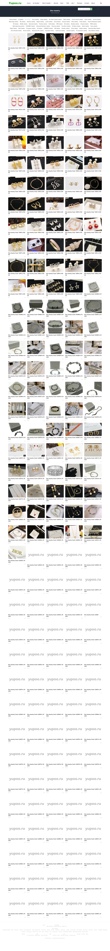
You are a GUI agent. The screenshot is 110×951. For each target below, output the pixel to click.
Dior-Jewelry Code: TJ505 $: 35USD (73, 69)
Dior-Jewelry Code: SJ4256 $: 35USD (92, 643)
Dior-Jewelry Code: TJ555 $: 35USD (73, 274)
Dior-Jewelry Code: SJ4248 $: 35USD (35, 622)
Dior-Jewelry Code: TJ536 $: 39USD (92, 192)
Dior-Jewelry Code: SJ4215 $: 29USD (73, 479)
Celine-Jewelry (87, 19)
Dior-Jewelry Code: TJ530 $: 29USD (73, 171)
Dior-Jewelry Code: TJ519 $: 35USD (54, 130)
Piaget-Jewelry (13, 28)
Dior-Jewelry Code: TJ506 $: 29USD (92, 69)
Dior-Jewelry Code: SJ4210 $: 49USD (73, 458)
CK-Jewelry (39, 28)
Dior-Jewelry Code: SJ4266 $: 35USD (92, 693)
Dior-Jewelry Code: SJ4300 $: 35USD (73, 867)
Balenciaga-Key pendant (18, 26)
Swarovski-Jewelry (33, 24)
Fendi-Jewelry (57, 21)
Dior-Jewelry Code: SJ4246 (91, 601)
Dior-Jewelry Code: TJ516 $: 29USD (92, 110)
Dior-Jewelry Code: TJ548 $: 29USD (35, 253)
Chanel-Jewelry (13, 19)
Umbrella (60, 909)
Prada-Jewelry (82, 21)
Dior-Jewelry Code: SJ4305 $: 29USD (73, 892)
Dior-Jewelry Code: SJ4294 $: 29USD (54, 842)
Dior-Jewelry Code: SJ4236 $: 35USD (92, 561)
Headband (57, 907)
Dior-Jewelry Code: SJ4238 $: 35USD (35, 581)
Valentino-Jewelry (31, 21)
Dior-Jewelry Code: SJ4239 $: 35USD (54, 581)
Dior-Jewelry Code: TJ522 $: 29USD (16, 151)
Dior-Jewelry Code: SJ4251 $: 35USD (92, 622)
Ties (50, 909)
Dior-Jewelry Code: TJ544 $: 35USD (54, 233)
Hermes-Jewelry (97, 19)
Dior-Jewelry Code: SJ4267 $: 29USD (16, 718)
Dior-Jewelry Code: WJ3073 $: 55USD (35, 376)
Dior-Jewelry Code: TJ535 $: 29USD (73, 192)
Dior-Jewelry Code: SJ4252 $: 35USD (16, 643)
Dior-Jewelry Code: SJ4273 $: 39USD (35, 743)
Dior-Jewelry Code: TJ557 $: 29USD (16, 294)
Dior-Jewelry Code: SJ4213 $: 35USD (35, 479)
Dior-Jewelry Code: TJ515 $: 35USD (73, 110)
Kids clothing (79, 907)
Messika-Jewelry (75, 24)
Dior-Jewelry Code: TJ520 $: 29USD (73, 130)
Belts (12, 907)
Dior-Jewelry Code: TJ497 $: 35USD (16, 48)
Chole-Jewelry (74, 28)
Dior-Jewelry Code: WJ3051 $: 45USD (92, 315)
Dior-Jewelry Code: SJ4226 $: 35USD (92, 520)
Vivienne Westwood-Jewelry (94, 21)
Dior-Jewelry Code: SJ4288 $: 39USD (35, 817)
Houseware (63, 907)
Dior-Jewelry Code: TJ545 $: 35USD (73, 233)
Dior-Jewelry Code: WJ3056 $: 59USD (16, 315)
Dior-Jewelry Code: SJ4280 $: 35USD (73, 767)
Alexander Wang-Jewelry (94, 28)
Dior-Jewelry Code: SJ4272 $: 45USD (16, 743)
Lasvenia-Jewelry (70, 30)
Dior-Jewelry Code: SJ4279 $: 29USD (54, 767)
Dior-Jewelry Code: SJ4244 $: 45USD (54, 602)
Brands (56, 3)
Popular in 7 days (56, 913)
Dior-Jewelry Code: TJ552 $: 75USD (16, 274)
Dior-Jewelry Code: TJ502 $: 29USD (16, 69)
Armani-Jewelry (26, 30)
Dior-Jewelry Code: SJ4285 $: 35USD (73, 792)
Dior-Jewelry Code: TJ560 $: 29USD (73, 294)
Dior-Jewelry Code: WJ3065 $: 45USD (54, 376)
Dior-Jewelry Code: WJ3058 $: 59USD (73, 315)
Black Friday (37, 913)
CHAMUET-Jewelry (48, 28)
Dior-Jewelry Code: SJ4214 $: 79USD (54, 479)
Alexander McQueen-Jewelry (43, 26)
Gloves (52, 907)
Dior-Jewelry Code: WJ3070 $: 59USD (16, 417)
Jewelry (67, 907)
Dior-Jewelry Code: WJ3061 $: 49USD (35, 335)
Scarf (40, 909)
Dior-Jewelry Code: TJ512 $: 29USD (16, 110)
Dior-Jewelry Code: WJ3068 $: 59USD (35, 356)
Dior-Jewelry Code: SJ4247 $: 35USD (16, 622)
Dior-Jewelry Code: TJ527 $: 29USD (16, 171)
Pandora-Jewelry (43, 24)
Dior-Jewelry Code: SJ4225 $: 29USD (73, 520)
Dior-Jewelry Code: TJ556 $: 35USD (92, 274)
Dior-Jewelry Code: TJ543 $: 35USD (35, 233)
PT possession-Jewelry (81, 30)
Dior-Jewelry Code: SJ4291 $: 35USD (92, 817)
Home (29, 3)
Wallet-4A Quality (57, 904)
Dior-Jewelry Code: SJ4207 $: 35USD (16, 458)
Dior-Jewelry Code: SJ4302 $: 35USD (16, 892)
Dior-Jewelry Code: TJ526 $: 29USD (92, 151)
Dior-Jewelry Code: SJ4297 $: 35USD (16, 867)
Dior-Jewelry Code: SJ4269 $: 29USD (54, 718)
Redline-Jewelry (83, 28)
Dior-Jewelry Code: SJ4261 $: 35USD (92, 668)
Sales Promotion (44, 913)
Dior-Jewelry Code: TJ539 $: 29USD (54, 212)
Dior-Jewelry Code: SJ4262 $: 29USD (16, 693)
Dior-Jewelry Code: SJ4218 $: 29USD (35, 499)
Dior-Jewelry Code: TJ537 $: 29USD (16, 212)
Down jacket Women (36, 907)
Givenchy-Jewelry (56, 26)
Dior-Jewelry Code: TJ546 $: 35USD (92, 233)
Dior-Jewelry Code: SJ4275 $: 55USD (73, 743)
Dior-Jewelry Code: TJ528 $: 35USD (35, 171)
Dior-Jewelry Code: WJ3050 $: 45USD (92, 294)
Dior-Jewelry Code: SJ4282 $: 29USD (16, 792)
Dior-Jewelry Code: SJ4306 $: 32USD (92, 892)
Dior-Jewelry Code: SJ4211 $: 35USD (92, 458)
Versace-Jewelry (66, 21)
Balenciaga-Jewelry (13, 21)
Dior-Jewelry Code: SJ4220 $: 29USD (73, 499)
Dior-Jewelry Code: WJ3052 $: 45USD (16, 335)
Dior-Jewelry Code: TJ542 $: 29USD (16, 233)
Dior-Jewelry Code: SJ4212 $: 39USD (16, 479)
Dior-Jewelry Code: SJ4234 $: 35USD (54, 561)
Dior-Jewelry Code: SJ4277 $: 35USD (16, 767)
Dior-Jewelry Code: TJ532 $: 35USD (16, 192)
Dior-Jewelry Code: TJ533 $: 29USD (35, 192)
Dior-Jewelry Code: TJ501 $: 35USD (92, 48)
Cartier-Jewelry (43, 19)
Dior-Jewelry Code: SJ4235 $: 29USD (73, 561)
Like (72, 3)
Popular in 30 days (64, 913)
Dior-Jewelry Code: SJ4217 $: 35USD (16, 499)
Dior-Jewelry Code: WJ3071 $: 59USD (35, 397)
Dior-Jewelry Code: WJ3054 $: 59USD (35, 315)
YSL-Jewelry (22, 21)
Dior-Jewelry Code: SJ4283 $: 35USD (35, 792)
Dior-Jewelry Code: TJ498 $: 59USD (35, 48)
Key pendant (73, 907)
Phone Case (35, 909)
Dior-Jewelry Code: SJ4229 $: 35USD (54, 540)
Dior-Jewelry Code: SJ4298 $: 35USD (35, 867)
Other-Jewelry (74, 21)
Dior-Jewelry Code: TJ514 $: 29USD (54, 110)
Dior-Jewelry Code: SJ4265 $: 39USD (73, 693)
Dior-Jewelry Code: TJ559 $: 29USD (54, 294)
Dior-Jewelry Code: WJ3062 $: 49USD (73, 356)
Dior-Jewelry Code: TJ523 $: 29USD (35, 151)
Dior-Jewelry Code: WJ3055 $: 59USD (54, 356)
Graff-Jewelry (52, 24)
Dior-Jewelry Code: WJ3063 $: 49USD (92, 335)
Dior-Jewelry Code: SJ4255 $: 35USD (73, 643)
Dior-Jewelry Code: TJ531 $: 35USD (92, 171)
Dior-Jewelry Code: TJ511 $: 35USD (92, 89)
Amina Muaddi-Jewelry (16, 30)
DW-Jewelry (57, 28)
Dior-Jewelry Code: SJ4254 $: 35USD (54, 643)
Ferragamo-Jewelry (30, 28)
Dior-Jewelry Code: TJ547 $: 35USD (16, 253)
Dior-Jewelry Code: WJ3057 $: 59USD (54, 315)
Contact (86, 3)
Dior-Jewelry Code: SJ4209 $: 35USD (54, 458)
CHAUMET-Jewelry (30, 26)
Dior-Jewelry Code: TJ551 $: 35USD (92, 253)
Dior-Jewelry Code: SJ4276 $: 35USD (92, 743)
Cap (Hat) (16, 907)
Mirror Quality (46, 3)
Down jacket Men (27, 907)
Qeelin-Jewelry (85, 26)
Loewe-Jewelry (48, 21)
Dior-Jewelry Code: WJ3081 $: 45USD (73, 438)
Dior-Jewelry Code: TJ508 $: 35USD (35, 89)
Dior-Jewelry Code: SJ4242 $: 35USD (16, 602)
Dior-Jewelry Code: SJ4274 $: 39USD (54, 743)
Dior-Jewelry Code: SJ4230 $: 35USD (73, 540)
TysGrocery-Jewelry (60, 30)
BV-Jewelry (15, 24)
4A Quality (36, 3)
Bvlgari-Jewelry (40, 21)
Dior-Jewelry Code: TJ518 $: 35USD (35, 130)
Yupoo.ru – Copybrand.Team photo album (56, 916)
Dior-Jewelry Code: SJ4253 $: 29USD (35, 643)
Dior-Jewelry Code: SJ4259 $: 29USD (54, 668)
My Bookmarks (72, 913)
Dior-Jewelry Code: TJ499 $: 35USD (54, 48)
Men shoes (91, 907)
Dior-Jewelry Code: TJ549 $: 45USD (54, 253)
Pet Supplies (29, 909)
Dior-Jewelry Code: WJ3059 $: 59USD (73, 335)
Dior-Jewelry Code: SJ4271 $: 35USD (92, 718)
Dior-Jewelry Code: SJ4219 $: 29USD (54, 499)
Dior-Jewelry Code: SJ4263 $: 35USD (35, 693)
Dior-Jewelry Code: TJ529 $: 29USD (54, 171)
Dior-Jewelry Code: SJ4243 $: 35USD (35, 602)
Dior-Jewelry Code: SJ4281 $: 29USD (92, 767)
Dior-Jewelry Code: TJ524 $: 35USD (54, 151)
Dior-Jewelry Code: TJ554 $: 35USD (54, 274)
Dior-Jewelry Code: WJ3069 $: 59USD (92, 356)
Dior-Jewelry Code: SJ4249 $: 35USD (54, 622)
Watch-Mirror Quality (77, 909)
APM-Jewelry (59, 24)
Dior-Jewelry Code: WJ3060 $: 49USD (16, 356)
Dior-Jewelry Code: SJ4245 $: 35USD (73, 602)
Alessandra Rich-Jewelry (38, 30)
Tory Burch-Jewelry (66, 26)
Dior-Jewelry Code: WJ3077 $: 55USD (16, 438)
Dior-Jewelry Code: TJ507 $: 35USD (16, 89)
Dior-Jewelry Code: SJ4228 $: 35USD (35, 540)
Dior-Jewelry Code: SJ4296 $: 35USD (92, 842)
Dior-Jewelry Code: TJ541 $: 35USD (92, 212)
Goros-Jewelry (93, 26)
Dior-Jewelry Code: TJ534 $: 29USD (54, 192)
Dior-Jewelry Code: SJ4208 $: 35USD (35, 458)
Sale (61, 3)
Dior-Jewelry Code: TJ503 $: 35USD (35, 69)
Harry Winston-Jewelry (94, 30)
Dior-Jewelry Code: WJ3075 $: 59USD (92, 417)
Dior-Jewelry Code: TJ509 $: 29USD (54, 89)
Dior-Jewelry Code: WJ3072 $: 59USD (16, 376)
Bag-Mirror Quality (6, 907)
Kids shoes (85, 907)
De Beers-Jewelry (76, 26)
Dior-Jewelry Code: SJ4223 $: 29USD (35, 520)
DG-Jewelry (67, 24)
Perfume (23, 909)
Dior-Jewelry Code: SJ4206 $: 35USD (92, 438)
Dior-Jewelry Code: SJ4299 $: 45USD (54, 867)
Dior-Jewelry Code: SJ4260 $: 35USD (73, 668)
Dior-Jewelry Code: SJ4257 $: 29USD (16, 663)
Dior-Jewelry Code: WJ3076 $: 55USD (54, 397)
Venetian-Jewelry (66, 28)
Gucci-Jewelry (35, 19)
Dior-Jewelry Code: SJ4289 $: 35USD (54, 817)
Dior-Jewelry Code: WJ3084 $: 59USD (54, 438)
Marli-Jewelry (21, 28)
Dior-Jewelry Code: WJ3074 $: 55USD (35, 417)
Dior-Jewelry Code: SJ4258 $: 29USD (35, 663)
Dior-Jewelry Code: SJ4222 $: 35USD (16, 520)
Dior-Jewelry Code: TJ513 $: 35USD (35, 110)
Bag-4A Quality (50, 904)
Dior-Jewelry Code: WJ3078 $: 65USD (35, 438)
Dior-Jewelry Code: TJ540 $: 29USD (73, 212)
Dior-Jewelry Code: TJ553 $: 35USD (35, 274)
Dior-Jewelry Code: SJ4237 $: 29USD (16, 581)
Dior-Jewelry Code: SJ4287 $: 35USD (16, 817)
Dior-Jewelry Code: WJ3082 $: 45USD (54, 417)
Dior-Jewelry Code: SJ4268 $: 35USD (35, 718)
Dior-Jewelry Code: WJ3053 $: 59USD (54, 335)
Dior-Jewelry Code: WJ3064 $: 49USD (73, 376)
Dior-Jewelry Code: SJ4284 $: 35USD (54, 792)
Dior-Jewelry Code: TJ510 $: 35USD (73, 89)
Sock (43, 909)
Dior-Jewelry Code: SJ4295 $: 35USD (73, 842)
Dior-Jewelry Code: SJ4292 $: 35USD (16, 842)
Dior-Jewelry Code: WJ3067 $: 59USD (92, 376)
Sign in (100, 9)
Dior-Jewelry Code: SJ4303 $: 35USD (35, 892)
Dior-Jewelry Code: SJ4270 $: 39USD (73, 718)
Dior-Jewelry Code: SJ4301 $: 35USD (92, 867)
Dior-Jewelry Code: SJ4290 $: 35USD (73, 817)
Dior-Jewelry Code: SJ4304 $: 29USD (54, 892)
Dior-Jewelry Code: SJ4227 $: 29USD (16, 540)
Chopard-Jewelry (84, 24)
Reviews (79, 3)
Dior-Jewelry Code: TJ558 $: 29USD (35, 294)
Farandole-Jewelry (49, 30)
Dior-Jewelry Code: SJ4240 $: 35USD (73, 581)
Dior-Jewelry (28, 19)
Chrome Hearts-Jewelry (77, 19)
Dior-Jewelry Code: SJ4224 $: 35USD (54, 520)
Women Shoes (85, 909)
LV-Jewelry (20, 19)
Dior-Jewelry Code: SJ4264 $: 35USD (54, 693)
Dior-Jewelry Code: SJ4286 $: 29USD (92, 792)
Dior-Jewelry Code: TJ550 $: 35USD (73, 253)
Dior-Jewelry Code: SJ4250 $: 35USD (73, 622)
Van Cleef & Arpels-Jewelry (55, 19)
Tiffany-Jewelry (66, 19)
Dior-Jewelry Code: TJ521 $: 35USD (92, 130)
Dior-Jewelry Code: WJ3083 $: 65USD (73, 417)
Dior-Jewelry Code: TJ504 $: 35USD (54, 69)
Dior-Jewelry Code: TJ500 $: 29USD (73, 48)
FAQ (67, 3)
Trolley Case (55, 909)
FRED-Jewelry (93, 24)
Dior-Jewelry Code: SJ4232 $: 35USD (16, 561)
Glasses (48, 907)
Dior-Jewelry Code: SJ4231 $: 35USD (92, 540)
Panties (95, 907)
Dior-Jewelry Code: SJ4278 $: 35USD (35, 767)
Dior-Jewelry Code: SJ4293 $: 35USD (35, 842)
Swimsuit (47, 909)
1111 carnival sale (30, 913)
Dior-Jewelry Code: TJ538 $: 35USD (35, 212)
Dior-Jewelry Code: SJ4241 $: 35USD (92, 581)
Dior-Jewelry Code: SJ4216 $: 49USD (92, 479)
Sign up (95, 9)
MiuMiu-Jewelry (23, 24)
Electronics (43, 907)
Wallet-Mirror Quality (67, 909)
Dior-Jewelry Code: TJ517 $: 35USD (16, 130)
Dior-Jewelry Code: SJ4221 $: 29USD (92, 499)
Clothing (21, 907)
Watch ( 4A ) (64, 904)
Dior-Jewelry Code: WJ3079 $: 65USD (92, 397)
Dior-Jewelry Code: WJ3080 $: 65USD (73, 397)
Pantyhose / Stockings (102, 907)
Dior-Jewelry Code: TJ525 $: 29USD (73, 151)
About (93, 3)
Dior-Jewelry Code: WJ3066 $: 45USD (16, 397)
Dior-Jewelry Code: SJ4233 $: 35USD (35, 561)
